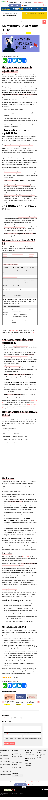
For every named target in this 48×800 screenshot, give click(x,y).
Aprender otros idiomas (25, 2)
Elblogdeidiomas (7, 33)
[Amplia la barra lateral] (44, 22)
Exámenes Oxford (28, 765)
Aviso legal (39, 752)
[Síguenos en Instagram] (45, 790)
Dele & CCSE (16, 22)
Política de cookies (40, 755)
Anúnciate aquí (14, 5)
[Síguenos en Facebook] (43, 790)
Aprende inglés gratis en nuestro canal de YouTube (31, 701)
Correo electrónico (27, 733)
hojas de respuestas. (31, 404)
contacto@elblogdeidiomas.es (5, 774)
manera (25, 556)
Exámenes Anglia (28, 763)
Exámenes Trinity (28, 762)
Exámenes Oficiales (39, 2)
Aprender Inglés (13, 2)
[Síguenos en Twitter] (47, 790)
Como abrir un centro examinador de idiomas (19, 701)
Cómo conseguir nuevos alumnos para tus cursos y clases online (17, 762)
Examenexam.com (28, 752)
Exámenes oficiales (24, 22)
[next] (38, 702)
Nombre (6, 733)
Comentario (6, 725)
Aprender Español (6, 22)
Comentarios (8, 718)
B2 (11, 22)
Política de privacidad (41, 754)
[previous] (3, 702)
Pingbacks (18, 718)
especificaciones (14, 330)
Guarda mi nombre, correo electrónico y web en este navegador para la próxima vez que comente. (22, 739)
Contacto (39, 757)
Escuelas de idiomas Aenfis (29, 754)
